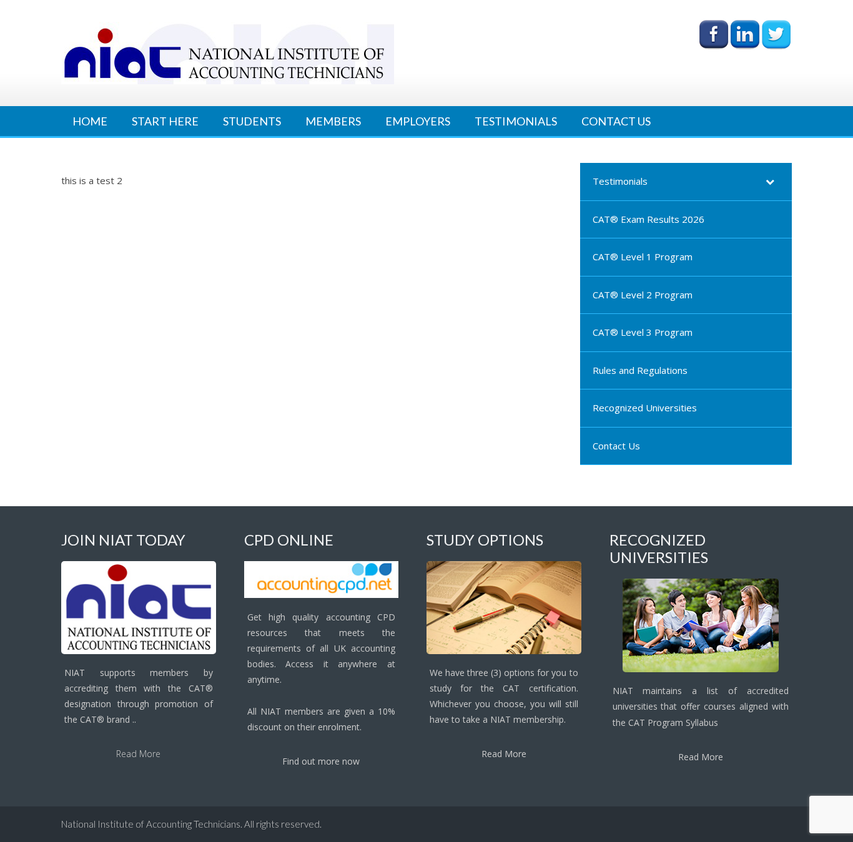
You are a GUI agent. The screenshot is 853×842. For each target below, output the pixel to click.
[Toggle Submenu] (770, 181)
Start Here (165, 121)
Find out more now (321, 761)
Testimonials (516, 121)
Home (89, 121)
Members (333, 121)
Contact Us (616, 121)
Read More (138, 754)
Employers (417, 121)
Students (252, 121)
